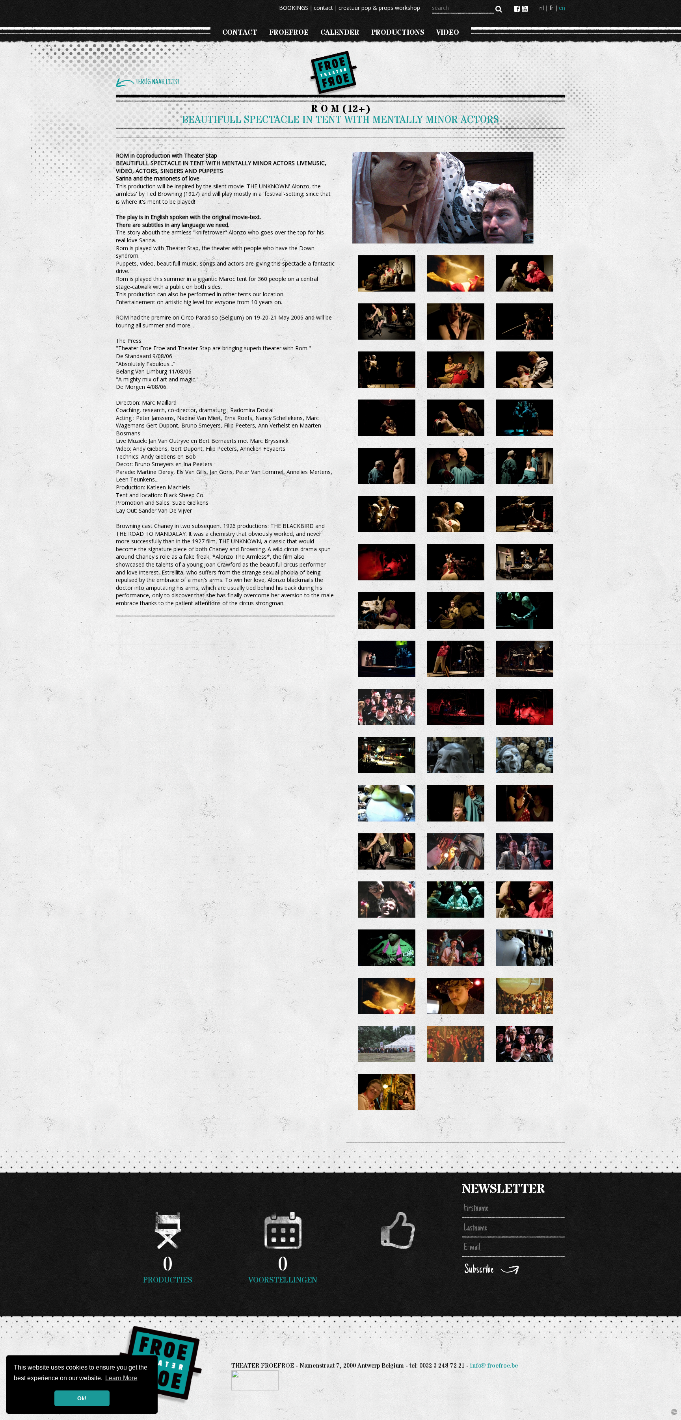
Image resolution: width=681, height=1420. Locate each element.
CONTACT (239, 32)
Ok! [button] (82, 1398)
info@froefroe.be (494, 1366)
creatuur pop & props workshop (379, 7)
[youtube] (525, 8)
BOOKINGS (293, 7)
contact (323, 7)
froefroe (289, 32)
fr (551, 7)
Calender (339, 32)
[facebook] (518, 8)
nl (542, 7)
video (447, 32)
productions (397, 32)
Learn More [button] (121, 1378)
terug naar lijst (158, 82)
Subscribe (478, 1270)
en (562, 7)
